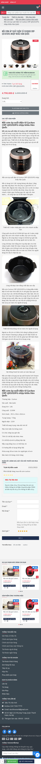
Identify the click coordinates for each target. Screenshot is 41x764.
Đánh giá (5, 531)
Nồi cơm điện (8, 19)
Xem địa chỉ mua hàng (21, 113)
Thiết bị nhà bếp (17, 17)
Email (4, 506)
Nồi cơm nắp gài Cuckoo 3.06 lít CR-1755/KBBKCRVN (11, 578)
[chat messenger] (37, 755)
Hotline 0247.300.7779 (21, 108)
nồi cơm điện (17, 545)
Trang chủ (5, 17)
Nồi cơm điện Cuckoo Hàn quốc (27, 19)
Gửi (20, 538)
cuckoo (25, 545)
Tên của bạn (6, 502)
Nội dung (5, 511)
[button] (5, 66)
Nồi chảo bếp (30, 17)
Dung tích (5, 98)
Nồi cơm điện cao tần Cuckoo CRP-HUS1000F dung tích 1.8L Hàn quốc (30, 578)
